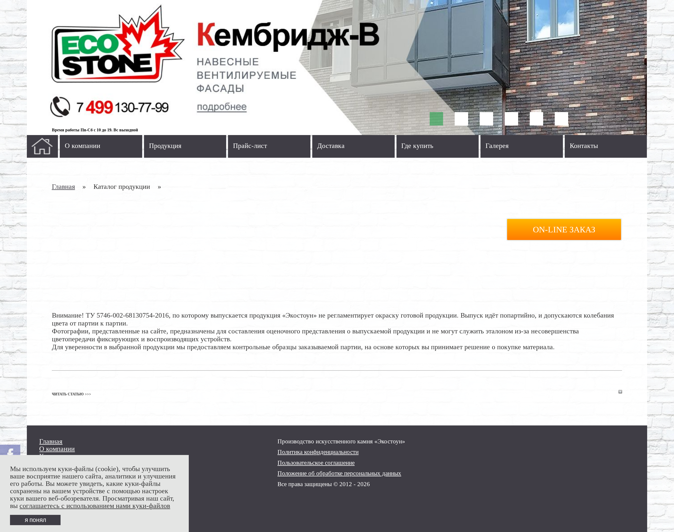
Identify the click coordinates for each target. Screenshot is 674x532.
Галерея (497, 146)
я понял (35, 519)
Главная (63, 186)
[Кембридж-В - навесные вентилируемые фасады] (337, 67)
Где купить (417, 146)
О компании (82, 146)
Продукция (165, 146)
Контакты (584, 146)
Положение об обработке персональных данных (339, 473)
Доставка (331, 146)
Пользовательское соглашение (316, 462)
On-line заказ (564, 229)
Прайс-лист (250, 146)
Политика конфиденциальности (318, 451)
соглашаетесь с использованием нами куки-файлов (94, 506)
